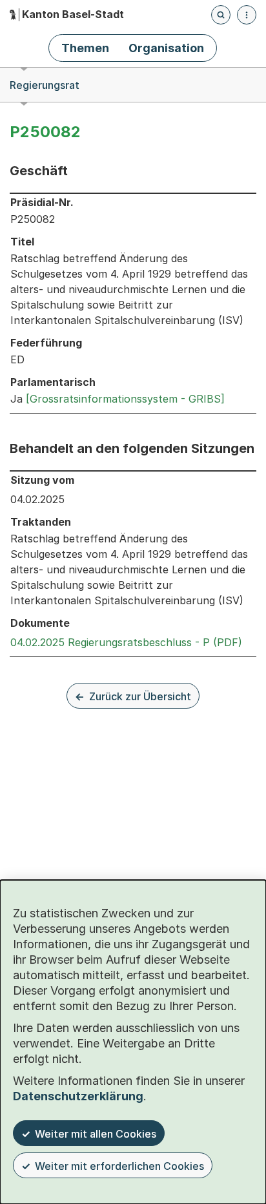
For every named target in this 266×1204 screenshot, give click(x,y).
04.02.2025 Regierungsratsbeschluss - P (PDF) (126, 642)
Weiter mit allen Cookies (95, 1133)
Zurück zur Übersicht (140, 696)
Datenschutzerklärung (78, 1096)
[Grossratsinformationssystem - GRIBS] (125, 398)
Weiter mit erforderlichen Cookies (119, 1166)
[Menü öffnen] (246, 14)
